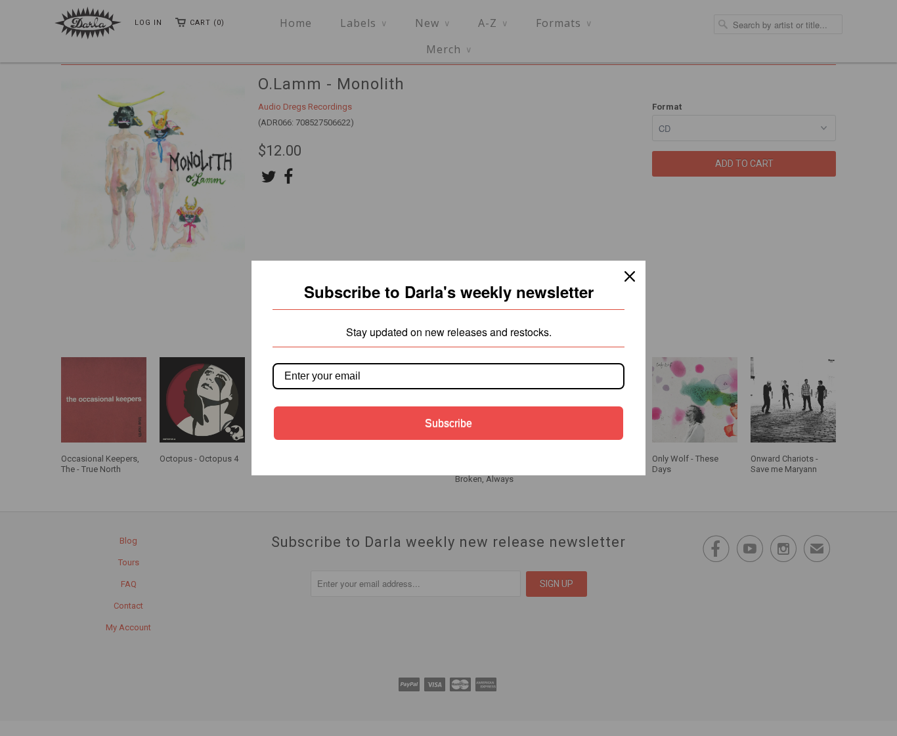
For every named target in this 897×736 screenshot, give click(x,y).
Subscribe (448, 423)
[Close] (629, 276)
